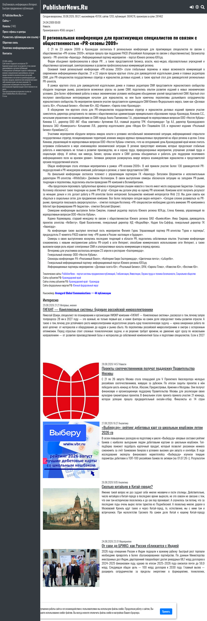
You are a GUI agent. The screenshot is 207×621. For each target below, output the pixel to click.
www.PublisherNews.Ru (10, 93)
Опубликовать (8, 4)
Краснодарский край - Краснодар (84, 281)
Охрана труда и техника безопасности (158, 274)
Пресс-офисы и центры (14, 32)
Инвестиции (135, 274)
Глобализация (122, 274)
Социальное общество (186, 274)
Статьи (4, 96)
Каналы (9, 26)
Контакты (7, 53)
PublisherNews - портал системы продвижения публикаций (88, 274)
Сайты (6, 21)
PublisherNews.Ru (65, 6)
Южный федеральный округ (85, 285)
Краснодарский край (71, 277)
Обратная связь (10, 42)
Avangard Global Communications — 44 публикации (83, 293)
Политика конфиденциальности (18, 48)
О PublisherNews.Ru (12, 15)
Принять (166, 611)
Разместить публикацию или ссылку (20, 37)
